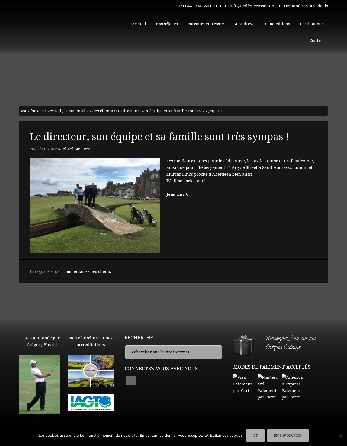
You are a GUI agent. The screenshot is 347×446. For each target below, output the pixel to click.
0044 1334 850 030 (200, 6)
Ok (255, 436)
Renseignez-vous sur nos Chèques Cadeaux (291, 343)
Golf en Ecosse (59, 24)
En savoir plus (288, 436)
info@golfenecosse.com (253, 6)
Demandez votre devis (306, 6)
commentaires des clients (87, 271)
